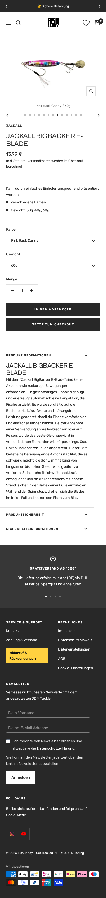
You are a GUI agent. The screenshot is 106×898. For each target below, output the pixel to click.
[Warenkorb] (97, 22)
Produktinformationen (28, 355)
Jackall (14, 125)
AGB (61, 658)
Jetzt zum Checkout (53, 324)
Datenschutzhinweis (75, 640)
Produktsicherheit (25, 514)
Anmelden (20, 777)
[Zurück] (8, 115)
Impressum (67, 631)
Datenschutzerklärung (55, 748)
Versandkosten (39, 161)
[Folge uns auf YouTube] (23, 834)
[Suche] (18, 22)
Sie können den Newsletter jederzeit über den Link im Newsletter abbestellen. (44, 760)
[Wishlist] (86, 22)
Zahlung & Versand (21, 640)
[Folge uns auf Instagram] (12, 834)
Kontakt (12, 631)
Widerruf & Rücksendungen (22, 655)
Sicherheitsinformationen (32, 529)
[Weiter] (97, 115)
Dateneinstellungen (74, 649)
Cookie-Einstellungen (75, 668)
